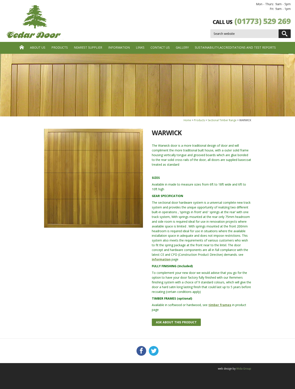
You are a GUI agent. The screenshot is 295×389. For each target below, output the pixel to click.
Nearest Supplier (88, 47)
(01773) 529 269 (263, 21)
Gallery (182, 47)
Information (119, 47)
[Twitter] (154, 351)
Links (140, 47)
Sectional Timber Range (222, 120)
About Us (37, 47)
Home (187, 120)
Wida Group (243, 368)
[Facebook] (141, 351)
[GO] (285, 33)
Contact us (160, 47)
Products (59, 47)
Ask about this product (176, 322)
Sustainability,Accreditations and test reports (235, 47)
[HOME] (21, 48)
